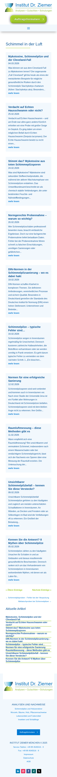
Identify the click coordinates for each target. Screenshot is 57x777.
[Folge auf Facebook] (28, 771)
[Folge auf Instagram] (23, 771)
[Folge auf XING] (34, 771)
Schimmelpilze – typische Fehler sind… (25, 644)
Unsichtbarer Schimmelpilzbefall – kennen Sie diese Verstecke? (26, 485)
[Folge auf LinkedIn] (18, 771)
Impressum (28, 754)
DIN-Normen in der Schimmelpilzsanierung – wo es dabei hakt (28, 273)
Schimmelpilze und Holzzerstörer (28, 709)
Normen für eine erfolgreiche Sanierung (25, 647)
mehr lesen (13, 93)
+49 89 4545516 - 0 (35, 747)
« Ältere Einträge (14, 590)
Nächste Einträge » (41, 590)
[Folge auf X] (39, 771)
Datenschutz (28, 758)
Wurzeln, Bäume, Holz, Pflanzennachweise (29, 712)
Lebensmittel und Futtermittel (28, 716)
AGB (28, 761)
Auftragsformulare (27, 19)
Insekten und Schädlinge (28, 719)
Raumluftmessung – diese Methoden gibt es (28, 650)
